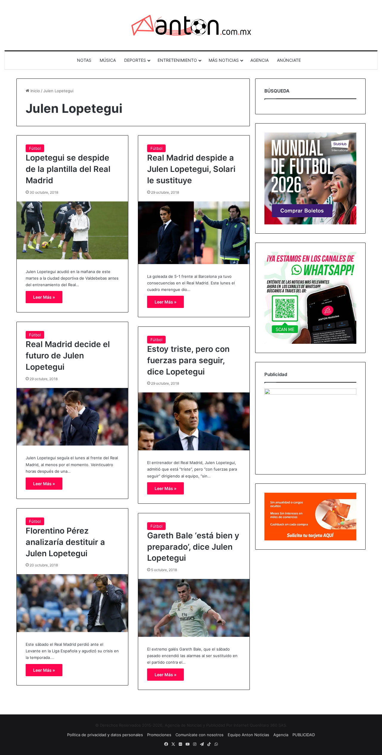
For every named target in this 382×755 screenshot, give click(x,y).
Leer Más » (44, 297)
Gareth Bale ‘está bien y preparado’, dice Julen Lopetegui (193, 547)
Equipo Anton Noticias (248, 734)
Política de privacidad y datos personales (105, 734)
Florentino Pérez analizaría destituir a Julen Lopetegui (65, 542)
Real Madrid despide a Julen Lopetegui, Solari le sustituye (191, 169)
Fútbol (35, 148)
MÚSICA (108, 60)
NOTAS (84, 60)
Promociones (159, 734)
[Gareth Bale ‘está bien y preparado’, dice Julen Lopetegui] (193, 608)
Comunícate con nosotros (199, 734)
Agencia (280, 734)
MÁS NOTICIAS (224, 60)
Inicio (34, 90)
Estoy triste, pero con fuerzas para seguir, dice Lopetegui (188, 360)
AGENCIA (259, 60)
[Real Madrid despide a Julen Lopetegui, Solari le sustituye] (193, 232)
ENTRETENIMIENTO (177, 60)
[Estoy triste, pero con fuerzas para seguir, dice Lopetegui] (193, 421)
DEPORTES (135, 60)
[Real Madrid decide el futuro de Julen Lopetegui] (72, 417)
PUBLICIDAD (303, 734)
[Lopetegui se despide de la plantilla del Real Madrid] (72, 230)
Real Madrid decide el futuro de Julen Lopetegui (68, 355)
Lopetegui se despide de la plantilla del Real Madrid (68, 169)
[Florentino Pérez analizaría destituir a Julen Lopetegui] (72, 603)
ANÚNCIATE (289, 60)
